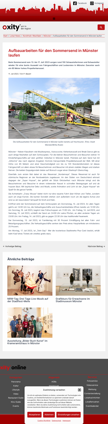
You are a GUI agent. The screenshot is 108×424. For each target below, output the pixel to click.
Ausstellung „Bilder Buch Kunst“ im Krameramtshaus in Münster (27, 342)
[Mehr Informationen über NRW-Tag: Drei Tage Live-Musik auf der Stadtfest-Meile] (29, 280)
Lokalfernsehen (92, 402)
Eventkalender (92, 406)
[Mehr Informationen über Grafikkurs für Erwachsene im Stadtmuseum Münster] (78, 280)
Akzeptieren (34, 414)
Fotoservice (92, 381)
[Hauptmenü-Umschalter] (54, 18)
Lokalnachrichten (92, 398)
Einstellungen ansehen (68, 414)
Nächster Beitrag (96, 246)
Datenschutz (56, 420)
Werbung (92, 389)
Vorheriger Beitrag (12, 246)
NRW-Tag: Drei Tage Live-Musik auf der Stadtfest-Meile (27, 300)
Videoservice (92, 385)
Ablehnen (49, 414)
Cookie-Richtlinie (44, 420)
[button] (79, 390)
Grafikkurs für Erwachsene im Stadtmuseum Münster (73, 300)
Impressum (66, 420)
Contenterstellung (92, 393)
